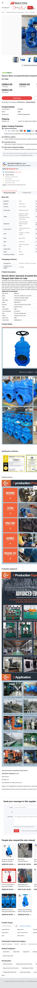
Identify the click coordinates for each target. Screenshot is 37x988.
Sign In (4, 185)
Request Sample (30, 102)
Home (3, 12)
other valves (20, 935)
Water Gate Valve (7, 964)
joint (3, 935)
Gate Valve (32, 12)
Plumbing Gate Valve (27, 968)
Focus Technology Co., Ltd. (21, 981)
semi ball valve (5, 929)
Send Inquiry (17, 98)
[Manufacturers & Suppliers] (18, 3)
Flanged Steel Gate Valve (9, 972)
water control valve (22, 932)
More (3, 975)
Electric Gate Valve (8, 956)
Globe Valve (6, 951)
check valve (5, 932)
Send (16, 831)
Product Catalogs (26, 926)
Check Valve (16, 951)
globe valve (20, 929)
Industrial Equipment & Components (14, 12)
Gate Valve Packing (25, 972)
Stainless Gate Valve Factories (24, 964)
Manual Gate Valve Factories (10, 968)
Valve (26, 12)
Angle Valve (26, 951)
